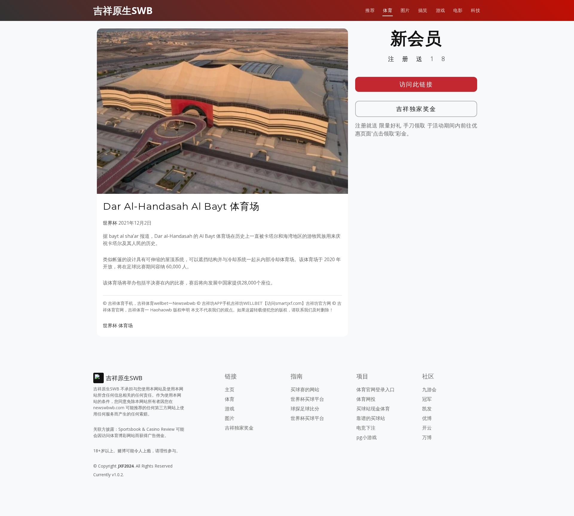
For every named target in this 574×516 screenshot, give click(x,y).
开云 (427, 427)
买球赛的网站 (305, 389)
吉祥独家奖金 (416, 109)
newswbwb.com (108, 407)
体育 (387, 10)
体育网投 (365, 399)
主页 (229, 389)
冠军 (427, 399)
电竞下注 (365, 427)
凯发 (427, 408)
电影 (457, 10)
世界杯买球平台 (307, 399)
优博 (427, 418)
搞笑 (423, 10)
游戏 (440, 10)
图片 (405, 10)
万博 (427, 437)
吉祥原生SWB (123, 10)
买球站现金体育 (373, 408)
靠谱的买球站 (370, 418)
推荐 (370, 10)
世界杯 (110, 223)
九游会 (429, 389)
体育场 (125, 325)
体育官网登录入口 (375, 389)
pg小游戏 (366, 437)
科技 (475, 10)
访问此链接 (416, 84)
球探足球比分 (305, 408)
